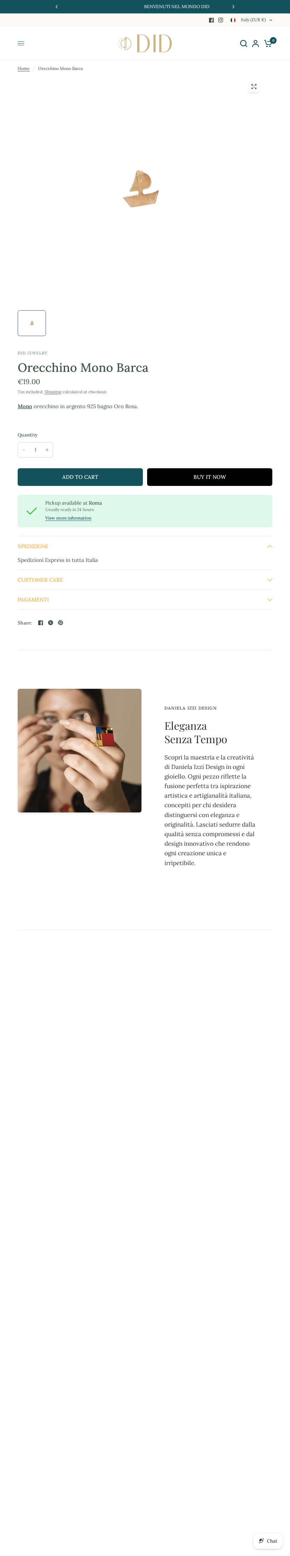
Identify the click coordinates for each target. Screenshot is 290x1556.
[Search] (244, 43)
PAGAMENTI (33, 599)
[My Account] (255, 43)
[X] (50, 622)
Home (24, 68)
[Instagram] (220, 20)
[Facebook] (211, 20)
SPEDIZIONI (33, 546)
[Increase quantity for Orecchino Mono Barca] (47, 449)
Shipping (53, 391)
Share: (25, 623)
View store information (68, 518)
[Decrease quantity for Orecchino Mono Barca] (23, 449)
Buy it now (209, 477)
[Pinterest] (60, 622)
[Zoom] (254, 86)
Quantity (27, 435)
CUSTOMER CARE (40, 579)
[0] (266, 43)
